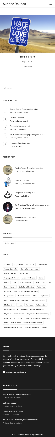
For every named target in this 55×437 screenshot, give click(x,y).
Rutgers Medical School (13, 327)
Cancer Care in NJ (10, 269)
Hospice (7, 291)
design (6, 282)
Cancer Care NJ (10, 273)
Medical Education (38, 300)
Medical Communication (19, 300)
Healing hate (27, 56)
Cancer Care (42, 264)
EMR (37, 282)
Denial (41, 278)
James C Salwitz (24, 296)
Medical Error (9, 305)
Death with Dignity (28, 278)
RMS (6, 323)
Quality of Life (9, 318)
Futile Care (41, 287)
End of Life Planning (26, 287)
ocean (20, 305)
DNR (14, 282)
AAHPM (7, 264)
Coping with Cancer (11, 278)
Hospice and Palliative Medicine (25, 291)
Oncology (29, 305)
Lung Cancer (43, 296)
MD (5, 300)
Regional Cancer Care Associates (38, 318)
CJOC (33, 273)
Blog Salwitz (18, 264)
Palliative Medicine (11, 309)
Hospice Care (9, 296)
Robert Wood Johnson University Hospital (26, 323)
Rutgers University (32, 327)
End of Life (47, 282)
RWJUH (45, 327)
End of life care (9, 287)
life (34, 296)
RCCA (20, 318)
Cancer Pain (23, 273)
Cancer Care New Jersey (29, 269)
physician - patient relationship (32, 309)
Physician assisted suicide (14, 314)
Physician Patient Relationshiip (38, 314)
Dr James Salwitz (26, 282)
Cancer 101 (30, 264)
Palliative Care (41, 305)
